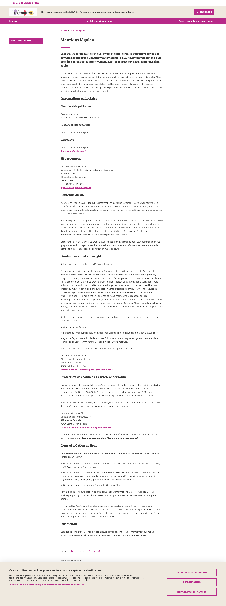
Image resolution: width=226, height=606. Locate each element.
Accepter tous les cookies (192, 572)
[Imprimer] (72, 551)
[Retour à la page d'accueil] (23, 12)
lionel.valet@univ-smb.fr (73, 151)
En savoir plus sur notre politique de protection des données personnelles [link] (47, 585)
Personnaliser (192, 582)
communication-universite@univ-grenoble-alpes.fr (87, 369)
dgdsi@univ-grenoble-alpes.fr (76, 187)
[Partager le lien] (99, 551)
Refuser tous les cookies (192, 591)
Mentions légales (21, 40)
